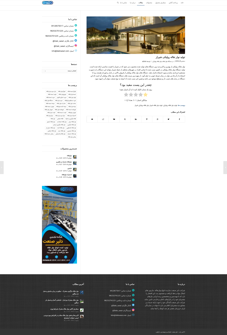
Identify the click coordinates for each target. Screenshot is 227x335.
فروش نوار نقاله (49, 110)
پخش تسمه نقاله (49, 134)
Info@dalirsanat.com (60, 51)
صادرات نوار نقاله (61, 104)
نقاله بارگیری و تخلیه (70, 119)
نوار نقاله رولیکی (157, 61)
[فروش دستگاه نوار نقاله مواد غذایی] (225, 167)
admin (144, 61)
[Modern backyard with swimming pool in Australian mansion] (136, 35)
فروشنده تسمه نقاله (71, 110)
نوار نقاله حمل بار (50, 128)
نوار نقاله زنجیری (71, 131)
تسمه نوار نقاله (72, 94)
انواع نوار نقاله (61, 91)
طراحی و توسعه (166, 332)
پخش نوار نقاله (72, 137)
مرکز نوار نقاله (49, 116)
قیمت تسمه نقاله (61, 113)
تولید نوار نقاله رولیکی (170, 105)
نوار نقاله (53, 119)
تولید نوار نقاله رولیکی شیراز (170, 57)
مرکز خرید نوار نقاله (60, 116)
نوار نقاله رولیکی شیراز (142, 105)
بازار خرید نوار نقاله (51, 91)
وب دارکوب (159, 332)
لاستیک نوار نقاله (71, 116)
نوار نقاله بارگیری (72, 125)
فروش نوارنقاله (72, 113)
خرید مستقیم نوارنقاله (70, 101)
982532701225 (56, 31)
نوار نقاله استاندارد (61, 122)
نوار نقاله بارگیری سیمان (59, 125)
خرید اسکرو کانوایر (61, 97)
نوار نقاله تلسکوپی (71, 128)
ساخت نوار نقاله (72, 104)
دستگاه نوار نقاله (167, 61)
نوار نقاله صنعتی (52, 131)
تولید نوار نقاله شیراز (156, 105)
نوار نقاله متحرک (72, 134)
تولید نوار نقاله (72, 97)
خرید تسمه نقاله (50, 97)
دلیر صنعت (175, 332)
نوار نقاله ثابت (60, 128)
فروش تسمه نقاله (49, 107)
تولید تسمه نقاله (52, 94)
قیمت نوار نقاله (51, 113)
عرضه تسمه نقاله (50, 104)
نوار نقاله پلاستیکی (60, 134)
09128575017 (57, 26)
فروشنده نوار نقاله (59, 110)
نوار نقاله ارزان (72, 122)
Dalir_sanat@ (58, 41)
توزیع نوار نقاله (62, 94)
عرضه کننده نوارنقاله (61, 107)
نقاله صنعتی (60, 119)
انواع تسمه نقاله (72, 91)
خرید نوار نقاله (58, 101)
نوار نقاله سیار (61, 131)
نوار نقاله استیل (51, 122)
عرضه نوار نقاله (72, 107)
